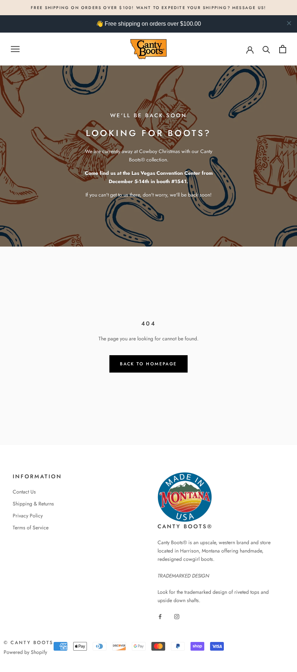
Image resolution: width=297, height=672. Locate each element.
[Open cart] (282, 49)
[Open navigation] (15, 49)
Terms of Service (31, 527)
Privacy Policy (28, 515)
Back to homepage (148, 364)
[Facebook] (160, 616)
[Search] (266, 49)
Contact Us (24, 491)
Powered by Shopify (25, 652)
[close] (289, 23)
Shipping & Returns (33, 503)
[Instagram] (176, 616)
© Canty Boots (29, 642)
